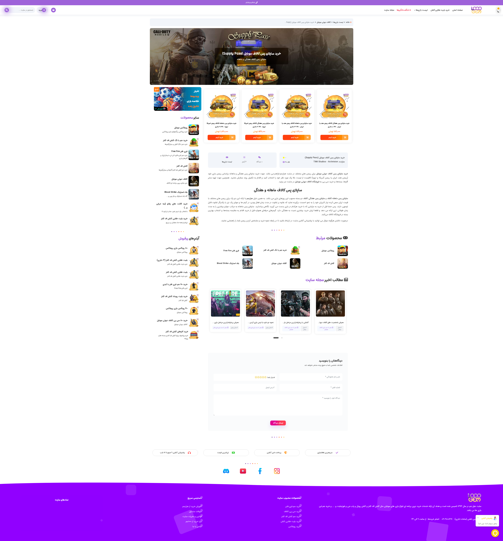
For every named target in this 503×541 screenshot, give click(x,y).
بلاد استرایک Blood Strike (228, 263)
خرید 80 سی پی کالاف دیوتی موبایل (172, 320)
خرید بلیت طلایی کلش (440, 10)
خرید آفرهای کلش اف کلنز (177, 331)
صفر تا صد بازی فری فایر (220, 327)
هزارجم (250, 198)
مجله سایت (389, 10)
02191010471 (250, 2)
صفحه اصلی (457, 10)
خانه (348, 22)
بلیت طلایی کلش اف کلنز (176, 272)
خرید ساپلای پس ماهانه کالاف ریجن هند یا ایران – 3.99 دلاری (297, 125)
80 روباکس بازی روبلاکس (176, 248)
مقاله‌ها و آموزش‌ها (323, 327)
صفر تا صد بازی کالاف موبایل (255, 328)
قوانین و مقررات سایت (192, 516)
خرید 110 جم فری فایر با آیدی (175, 284)
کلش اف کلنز (329, 263)
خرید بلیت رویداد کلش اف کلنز (174, 296)
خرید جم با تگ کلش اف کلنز (275, 250)
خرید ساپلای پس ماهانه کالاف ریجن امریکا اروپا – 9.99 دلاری (221, 125)
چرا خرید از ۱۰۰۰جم (194, 521)
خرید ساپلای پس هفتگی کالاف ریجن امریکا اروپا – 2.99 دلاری (259, 125)
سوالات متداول (195, 511)
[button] (276, 337)
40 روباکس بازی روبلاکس (176, 308)
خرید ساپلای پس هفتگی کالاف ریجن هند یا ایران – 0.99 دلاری (334, 125)
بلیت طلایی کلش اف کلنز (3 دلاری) (172, 260)
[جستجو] (8, 9)
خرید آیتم (332, 137)
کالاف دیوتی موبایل (324, 22)
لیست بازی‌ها (338, 22)
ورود (40, 10)
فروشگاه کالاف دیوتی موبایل (307, 181)
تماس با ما (197, 526)
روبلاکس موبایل (327, 250)
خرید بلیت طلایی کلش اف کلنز (174, 218)
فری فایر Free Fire (231, 250)
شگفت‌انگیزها (403, 10)
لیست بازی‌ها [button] (421, 10)
